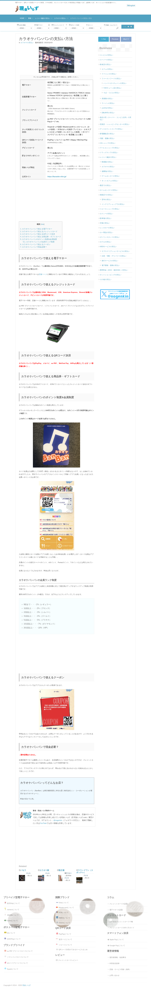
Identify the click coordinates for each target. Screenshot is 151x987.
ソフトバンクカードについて (18, 957)
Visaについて (64, 903)
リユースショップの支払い (110, 209)
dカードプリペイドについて (17, 963)
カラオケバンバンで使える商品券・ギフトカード (40, 237)
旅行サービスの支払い (110, 261)
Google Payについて (117, 945)
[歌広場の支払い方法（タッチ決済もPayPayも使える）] (60, 878)
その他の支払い (105, 279)
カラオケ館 (44, 870)
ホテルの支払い (105, 242)
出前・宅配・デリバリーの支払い (114, 256)
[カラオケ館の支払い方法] (41, 878)
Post (103, 39)
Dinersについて (64, 923)
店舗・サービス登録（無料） (120, 969)
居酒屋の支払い (107, 98)
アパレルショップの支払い (110, 148)
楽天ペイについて (65, 939)
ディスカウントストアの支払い (111, 129)
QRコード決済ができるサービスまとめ (73, 949)
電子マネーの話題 (116, 910)
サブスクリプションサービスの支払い (116, 251)
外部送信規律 (114, 963)
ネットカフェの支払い (110, 181)
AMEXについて (64, 918)
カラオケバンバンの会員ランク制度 (39, 242)
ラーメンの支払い (108, 103)
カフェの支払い (107, 69)
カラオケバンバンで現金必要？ (33, 247)
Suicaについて (12, 921)
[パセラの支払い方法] (22, 878)
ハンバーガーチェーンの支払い (115, 83)
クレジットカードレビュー (68, 960)
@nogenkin (57, 820)
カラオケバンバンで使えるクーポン (35, 244)
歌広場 (61, 870)
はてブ (127, 39)
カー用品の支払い (106, 232)
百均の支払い (107, 199)
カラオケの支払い (27, 42)
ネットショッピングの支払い (110, 275)
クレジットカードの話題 (118, 904)
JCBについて (64, 912)
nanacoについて (13, 909)
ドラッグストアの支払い (109, 152)
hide (42, 224)
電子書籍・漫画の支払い (111, 265)
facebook (115, 39)
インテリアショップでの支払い (113, 204)
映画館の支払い (107, 162)
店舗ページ (43, 274)
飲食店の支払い (105, 64)
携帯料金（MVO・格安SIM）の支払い (114, 270)
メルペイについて (65, 945)
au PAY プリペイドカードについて (20, 951)
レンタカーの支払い (107, 228)
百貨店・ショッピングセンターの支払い (115, 124)
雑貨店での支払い (106, 195)
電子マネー (68, 873)
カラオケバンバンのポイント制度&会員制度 (38, 239)
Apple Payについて (117, 939)
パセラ (23, 870)
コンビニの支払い (106, 55)
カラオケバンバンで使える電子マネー (36, 229)
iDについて (11, 933)
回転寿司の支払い (108, 113)
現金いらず (26, 985)
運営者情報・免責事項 (117, 957)
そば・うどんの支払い (111, 93)
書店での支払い (105, 185)
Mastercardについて (66, 907)
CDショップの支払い (107, 143)
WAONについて (13, 915)
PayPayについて (65, 934)
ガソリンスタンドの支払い (110, 237)
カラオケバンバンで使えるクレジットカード (38, 231)
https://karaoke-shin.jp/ (56, 177)
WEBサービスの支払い (108, 246)
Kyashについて (12, 969)
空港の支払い (105, 223)
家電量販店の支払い (107, 134)
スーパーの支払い (106, 60)
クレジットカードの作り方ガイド (121, 928)
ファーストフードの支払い (112, 78)
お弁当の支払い (107, 108)
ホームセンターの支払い (109, 190)
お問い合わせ (114, 975)
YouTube (43, 823)
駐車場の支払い (105, 218)
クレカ (28, 873)
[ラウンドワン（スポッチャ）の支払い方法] (80, 880)
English (132, 5)
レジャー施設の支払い (108, 157)
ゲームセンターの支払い (111, 176)
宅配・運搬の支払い (107, 138)
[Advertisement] (56, 202)
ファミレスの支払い (109, 74)
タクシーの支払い (106, 214)
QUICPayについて (14, 939)
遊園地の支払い (107, 171)
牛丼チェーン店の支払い (112, 88)
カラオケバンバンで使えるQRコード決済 (37, 234)
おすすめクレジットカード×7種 (121, 922)
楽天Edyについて (13, 903)
